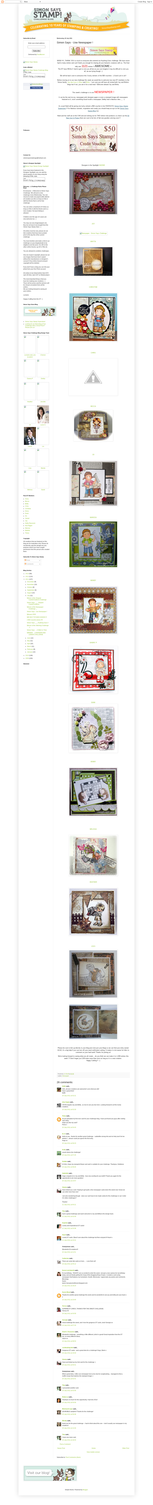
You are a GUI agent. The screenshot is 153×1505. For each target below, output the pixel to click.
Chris (27, 506)
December (30, 582)
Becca (27, 501)
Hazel (64, 1235)
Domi (27, 513)
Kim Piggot (28, 525)
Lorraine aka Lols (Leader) (30, 356)
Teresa (64, 1306)
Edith (64, 1086)
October (30, 587)
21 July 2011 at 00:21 (69, 1204)
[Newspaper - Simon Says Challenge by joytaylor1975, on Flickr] (93, 233)
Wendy (64, 1421)
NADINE (102, 165)
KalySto (65, 1223)
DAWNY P (93, 643)
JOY (93, 224)
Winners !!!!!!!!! (31, 614)
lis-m (64, 1134)
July (28, 595)
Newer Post (61, 1448)
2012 (27, 576)
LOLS (93, 946)
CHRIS (93, 353)
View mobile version (93, 1452)
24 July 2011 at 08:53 (69, 1341)
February (30, 649)
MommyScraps (67, 1409)
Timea (27, 533)
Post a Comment (65, 1444)
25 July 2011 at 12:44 (69, 1428)
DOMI (93, 702)
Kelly (64, 1150)
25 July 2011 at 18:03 (69, 1440)
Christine (28, 508)
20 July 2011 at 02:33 (69, 1109)
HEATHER (93, 882)
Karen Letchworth (68, 1270)
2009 (27, 658)
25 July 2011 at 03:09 (69, 1402)
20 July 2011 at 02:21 (69, 1095)
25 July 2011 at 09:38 (69, 1414)
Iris (26, 516)
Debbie (64, 1161)
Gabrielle (65, 1173)
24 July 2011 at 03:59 (69, 1313)
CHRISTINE (93, 287)
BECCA (93, 406)
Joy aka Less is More (75, 82)
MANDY (93, 580)
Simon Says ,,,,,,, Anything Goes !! (37, 623)
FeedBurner (41, 54)
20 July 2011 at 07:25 (69, 1155)
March (29, 646)
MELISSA (93, 829)
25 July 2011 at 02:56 (69, 1390)
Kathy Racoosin (30, 523)
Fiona (64, 1116)
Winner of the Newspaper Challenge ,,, (35, 608)
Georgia (65, 1320)
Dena (27, 511)
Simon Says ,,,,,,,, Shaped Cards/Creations (35, 603)
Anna (27, 499)
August (29, 593)
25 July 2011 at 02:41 (69, 1379)
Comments (29, 564)
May (28, 641)
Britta (88, 82)
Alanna (64, 1187)
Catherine (65, 1258)
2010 (27, 655)
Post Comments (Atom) (73, 1457)
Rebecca (65, 1397)
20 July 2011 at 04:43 (69, 1127)
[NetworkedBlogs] (36, 84)
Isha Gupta (65, 1102)
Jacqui (27, 518)
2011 (27, 579)
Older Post (125, 1448)
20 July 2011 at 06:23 (69, 1143)
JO (93, 454)
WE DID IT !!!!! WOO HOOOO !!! (37, 617)
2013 (27, 573)
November (30, 584)
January (30, 652)
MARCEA (93, 517)
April (28, 643)
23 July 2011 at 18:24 (69, 1286)
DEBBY (93, 762)
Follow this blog (36, 87)
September (31, 590)
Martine (27, 530)
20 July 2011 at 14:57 (69, 1181)
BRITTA (93, 241)
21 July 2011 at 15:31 (69, 1240)
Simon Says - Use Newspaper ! (37, 611)
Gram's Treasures (68, 1332)
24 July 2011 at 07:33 (69, 1325)
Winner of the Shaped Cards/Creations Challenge (36, 599)
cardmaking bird (67, 1347)
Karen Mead (66, 1292)
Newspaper (65, 1076)
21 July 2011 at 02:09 (69, 1216)
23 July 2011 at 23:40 (69, 1300)
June (29, 638)
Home (94, 1448)
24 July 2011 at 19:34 (69, 1353)
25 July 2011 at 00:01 (69, 1365)
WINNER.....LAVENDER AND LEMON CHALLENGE (36, 633)
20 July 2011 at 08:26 (69, 1167)
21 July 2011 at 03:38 (69, 1228)
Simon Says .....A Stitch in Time (37, 630)
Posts (28, 560)
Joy (26, 521)
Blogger (85, 1490)
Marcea (27, 528)
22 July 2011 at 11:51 (69, 1252)
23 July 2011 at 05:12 (69, 1264)
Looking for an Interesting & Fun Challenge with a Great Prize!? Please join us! (35, 325)
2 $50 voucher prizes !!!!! (35, 620)
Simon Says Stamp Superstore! (35, 321)
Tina (63, 1211)
